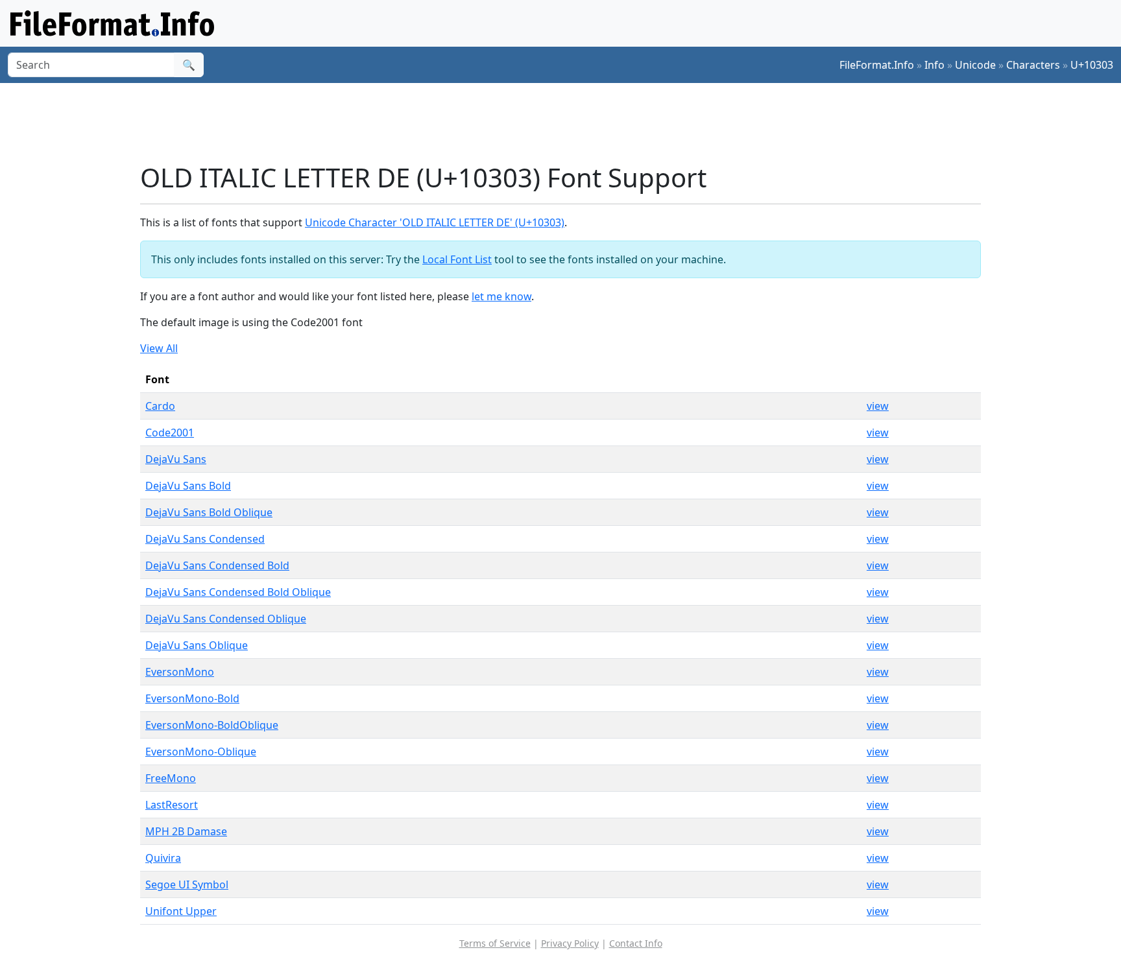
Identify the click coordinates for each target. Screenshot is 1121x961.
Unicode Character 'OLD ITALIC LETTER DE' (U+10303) (434, 222)
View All (159, 348)
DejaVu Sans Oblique (196, 645)
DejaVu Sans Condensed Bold (217, 565)
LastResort (171, 805)
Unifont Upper (181, 911)
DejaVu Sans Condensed (205, 539)
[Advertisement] (568, 122)
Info (934, 65)
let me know (501, 296)
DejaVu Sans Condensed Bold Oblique (238, 592)
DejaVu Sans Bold (188, 486)
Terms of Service (495, 943)
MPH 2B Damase (186, 831)
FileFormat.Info (876, 65)
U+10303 (1091, 65)
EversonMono (179, 672)
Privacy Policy (570, 943)
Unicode (975, 65)
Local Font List (457, 259)
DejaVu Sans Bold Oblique (208, 512)
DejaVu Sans (175, 459)
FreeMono (170, 778)
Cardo (160, 406)
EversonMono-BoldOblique (211, 725)
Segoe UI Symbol (186, 884)
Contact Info (635, 943)
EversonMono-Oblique (200, 751)
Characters (1033, 65)
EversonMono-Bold (192, 698)
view (878, 406)
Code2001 (169, 432)
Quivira (163, 858)
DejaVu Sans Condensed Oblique (225, 618)
